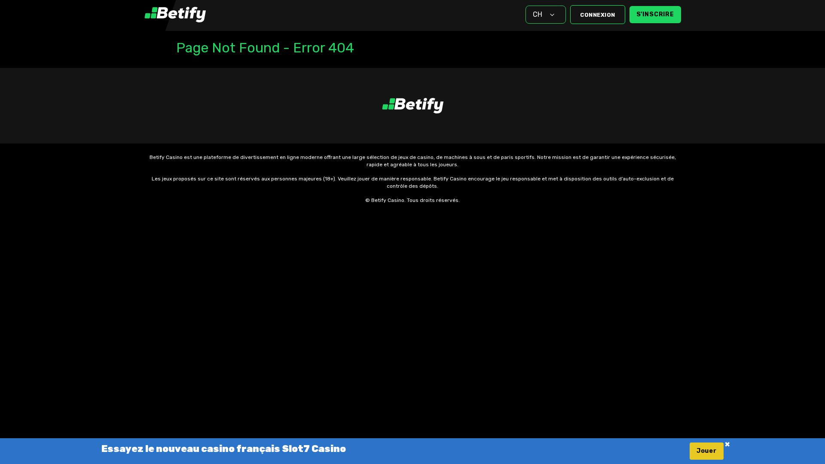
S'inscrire (655, 14)
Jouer (707, 451)
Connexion (597, 15)
